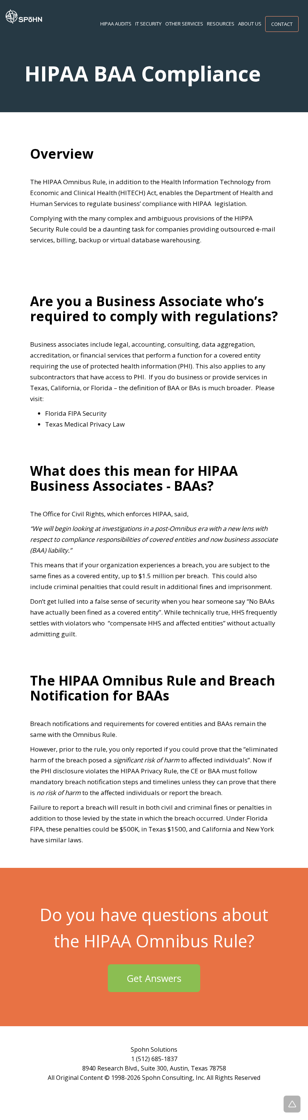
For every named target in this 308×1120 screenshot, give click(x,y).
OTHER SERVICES (184, 23)
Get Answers (154, 978)
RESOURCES (220, 23)
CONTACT (282, 24)
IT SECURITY (148, 23)
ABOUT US (249, 23)
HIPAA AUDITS (115, 23)
